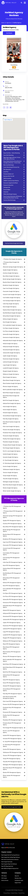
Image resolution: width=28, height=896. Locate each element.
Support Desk (18, 882)
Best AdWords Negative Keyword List (9, 868)
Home (3, 22)
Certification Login (19, 880)
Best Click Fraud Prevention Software (10, 859)
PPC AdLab (3, 876)
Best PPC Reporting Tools (7, 866)
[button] (21, 2)
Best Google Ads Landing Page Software (10, 857)
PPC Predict (4, 878)
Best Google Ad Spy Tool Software (9, 864)
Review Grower (4, 880)
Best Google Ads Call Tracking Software (10, 855)
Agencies (8, 22)
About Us (17, 876)
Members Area (18, 878)
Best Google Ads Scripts (6, 861)
